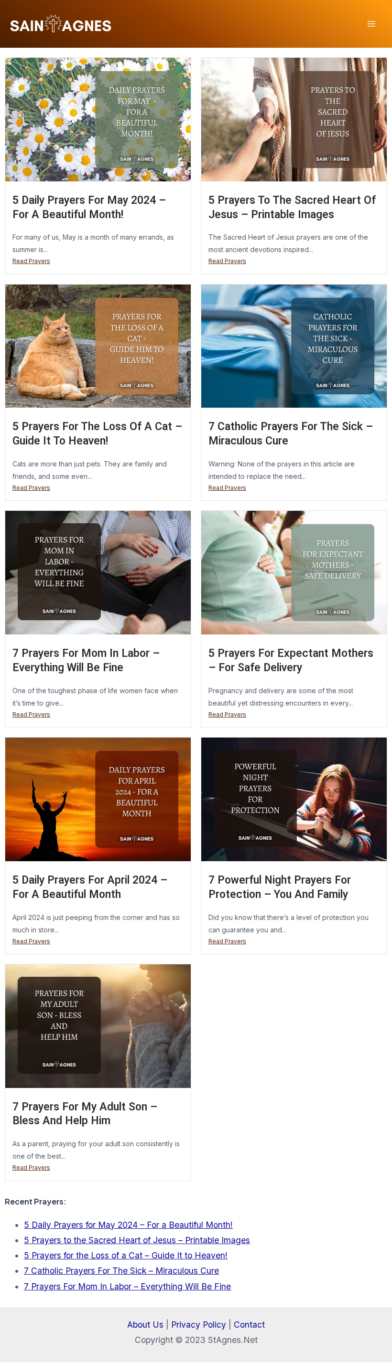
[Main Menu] (371, 24)
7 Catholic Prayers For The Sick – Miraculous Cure (121, 1271)
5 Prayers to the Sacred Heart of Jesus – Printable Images (137, 1240)
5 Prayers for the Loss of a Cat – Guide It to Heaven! (126, 1255)
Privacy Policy (198, 1325)
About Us (145, 1325)
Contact (249, 1325)
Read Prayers (31, 260)
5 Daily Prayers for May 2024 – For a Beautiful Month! (128, 1225)
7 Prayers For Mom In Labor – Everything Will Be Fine (127, 1286)
